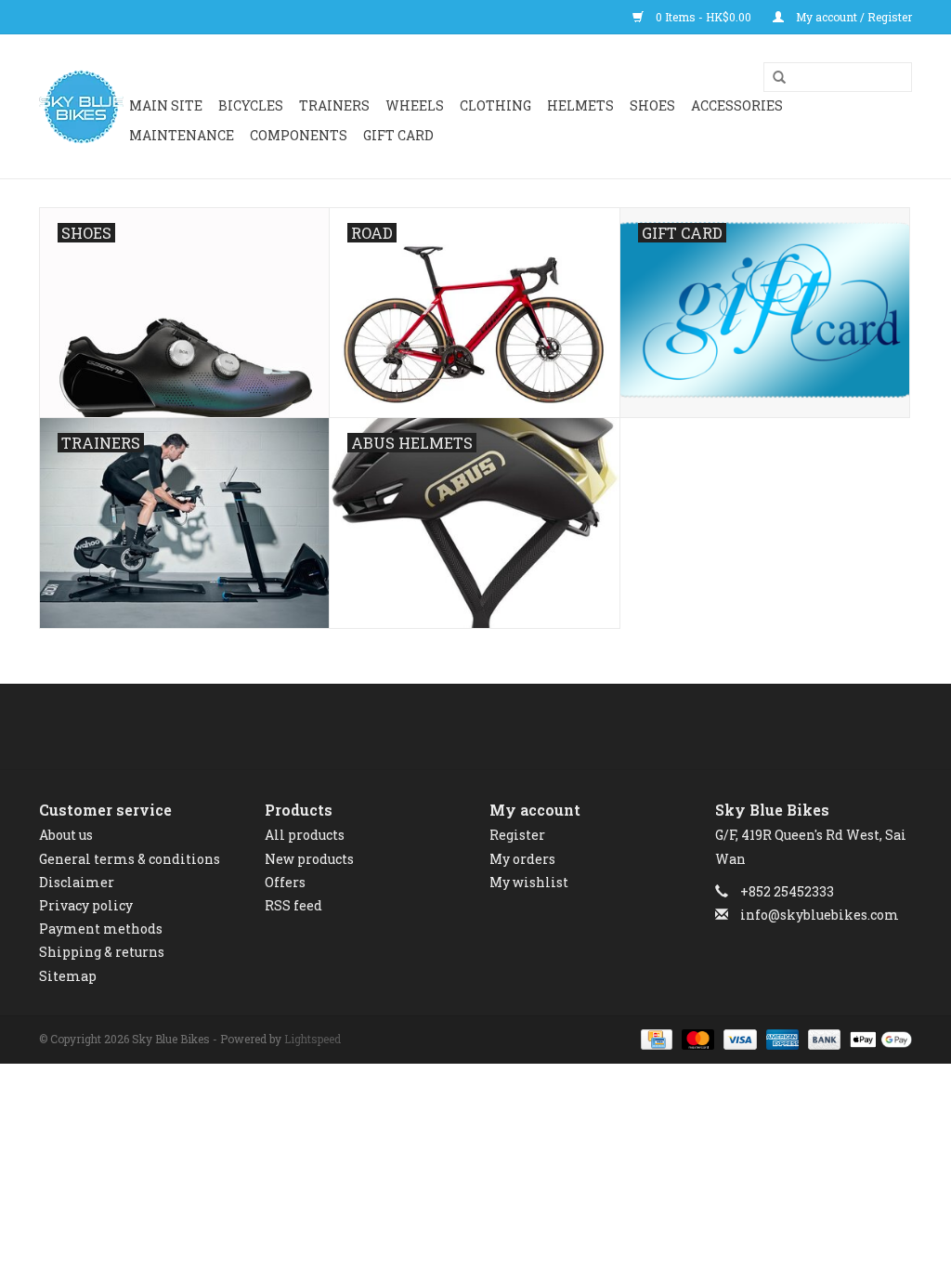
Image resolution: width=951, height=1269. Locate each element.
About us (66, 835)
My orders (522, 859)
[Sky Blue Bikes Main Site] (81, 107)
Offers (285, 882)
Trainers (334, 105)
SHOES (652, 105)
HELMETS (580, 105)
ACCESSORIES (737, 105)
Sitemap (68, 976)
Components (298, 135)
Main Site (165, 105)
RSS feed (293, 905)
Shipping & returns (101, 952)
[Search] (772, 78)
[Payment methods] (654, 1037)
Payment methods (101, 928)
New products (309, 859)
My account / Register (852, 16)
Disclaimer (76, 882)
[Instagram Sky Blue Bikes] (492, 726)
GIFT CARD (398, 135)
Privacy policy (86, 905)
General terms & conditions (129, 859)
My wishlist (528, 882)
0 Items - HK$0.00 (703, 16)
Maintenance (181, 135)
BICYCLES (250, 105)
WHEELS (414, 105)
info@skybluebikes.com (819, 914)
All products (305, 835)
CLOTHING (495, 105)
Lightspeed (312, 1038)
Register (517, 835)
